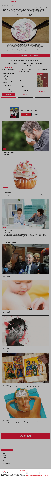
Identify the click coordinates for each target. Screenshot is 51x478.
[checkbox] (27, 472)
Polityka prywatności (22, 470)
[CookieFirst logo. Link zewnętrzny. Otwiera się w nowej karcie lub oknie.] (3, 471)
